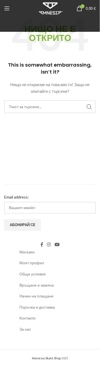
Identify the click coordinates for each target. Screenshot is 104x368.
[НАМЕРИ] (89, 106)
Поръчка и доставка (37, 307)
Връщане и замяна (36, 285)
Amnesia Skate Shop (46, 358)
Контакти (27, 318)
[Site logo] (50, 8)
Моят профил (31, 262)
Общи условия (32, 274)
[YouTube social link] (57, 245)
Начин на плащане (36, 296)
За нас (25, 329)
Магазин (27, 252)
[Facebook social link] (42, 245)
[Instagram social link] (49, 245)
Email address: (16, 197)
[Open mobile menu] (6, 8)
